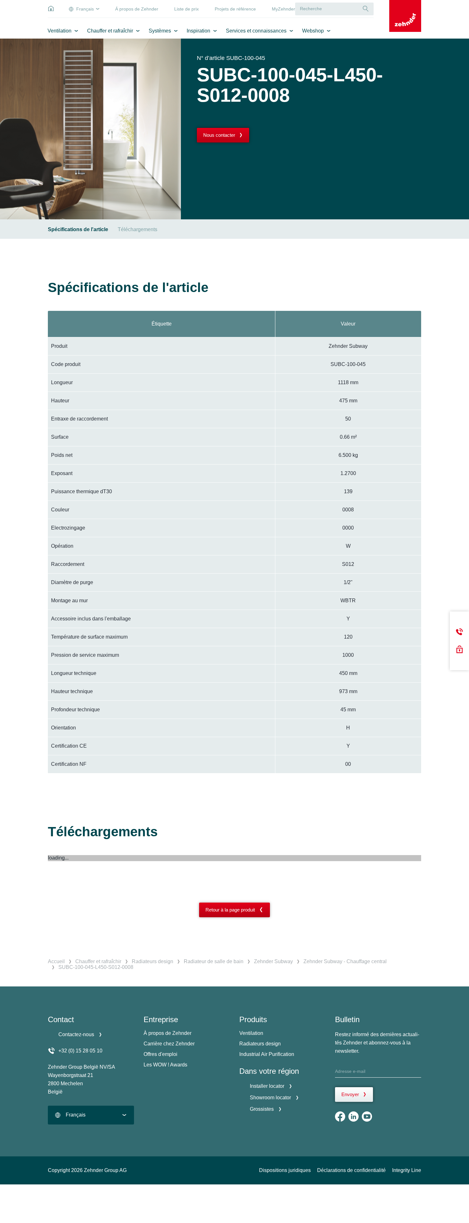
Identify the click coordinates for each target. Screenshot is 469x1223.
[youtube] (367, 1116)
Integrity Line (406, 1170)
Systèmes (160, 30)
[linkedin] (353, 1116)
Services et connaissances (256, 30)
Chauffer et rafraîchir (110, 30)
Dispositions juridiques (285, 1170)
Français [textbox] (76, 1114)
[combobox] (91, 1115)
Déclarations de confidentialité (351, 1170)
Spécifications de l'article (78, 229)
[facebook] (340, 1116)
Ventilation (59, 30)
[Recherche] (365, 8)
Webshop (313, 30)
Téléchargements (137, 229)
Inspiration (198, 30)
